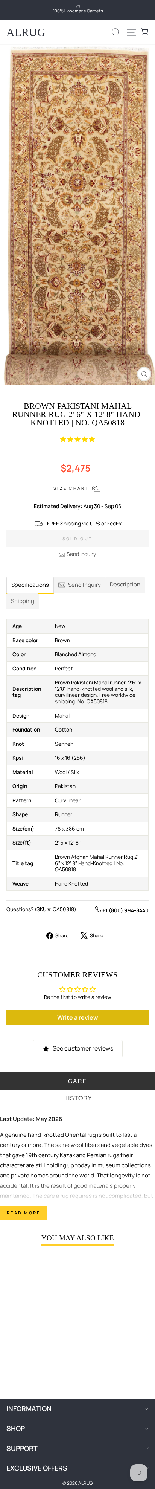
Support (22, 1448)
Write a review (77, 1017)
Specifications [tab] (30, 585)
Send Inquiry (81, 553)
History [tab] (77, 1097)
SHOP (15, 1428)
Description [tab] (125, 584)
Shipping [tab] (22, 601)
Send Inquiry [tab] (84, 585)
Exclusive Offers (36, 1467)
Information (29, 1408)
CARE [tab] (77, 1081)
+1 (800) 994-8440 (125, 910)
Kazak (67, 1155)
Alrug (26, 32)
